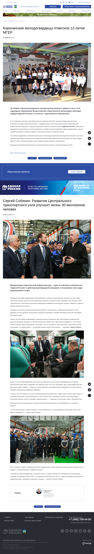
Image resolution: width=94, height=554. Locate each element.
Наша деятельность (30, 10)
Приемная (60, 10)
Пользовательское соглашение (11, 544)
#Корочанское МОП (60, 158)
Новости (22, 21)
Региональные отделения (54, 517)
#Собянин (38, 506)
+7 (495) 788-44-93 (80, 519)
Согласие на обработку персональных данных (15, 548)
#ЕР (32, 158)
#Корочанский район (45, 158)
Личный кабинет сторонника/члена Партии (76, 6)
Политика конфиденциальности (11, 545)
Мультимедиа (72, 10)
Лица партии (17, 10)
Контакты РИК (9, 521)
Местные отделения (46, 10)
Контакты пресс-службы (33, 521)
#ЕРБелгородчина (20, 153)
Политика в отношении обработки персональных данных (18, 547)
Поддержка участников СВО (47, 14)
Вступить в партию (85, 10)
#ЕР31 (12, 153)
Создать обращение (77, 171)
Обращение (53, 6)
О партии (5, 10)
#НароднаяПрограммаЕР (52, 506)
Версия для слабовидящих (84, 2)
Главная (5, 21)
